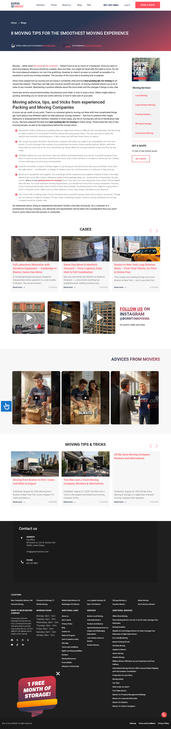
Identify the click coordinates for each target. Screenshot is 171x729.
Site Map (65, 643)
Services (40, 5)
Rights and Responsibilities (72, 651)
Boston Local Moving (95, 616)
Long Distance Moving (145, 105)
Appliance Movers (119, 650)
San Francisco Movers (146, 604)
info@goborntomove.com (37, 551)
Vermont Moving (17, 604)
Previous (150, 230)
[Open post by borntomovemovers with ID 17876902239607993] (64, 317)
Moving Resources (69, 659)
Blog (79, 5)
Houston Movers (118, 604)
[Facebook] (12, 640)
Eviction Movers (93, 645)
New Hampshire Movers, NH (22, 600)
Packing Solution (142, 114)
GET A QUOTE (140, 159)
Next (156, 230)
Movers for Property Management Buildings (129, 695)
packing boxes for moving (49, 180)
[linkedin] (23, 645)
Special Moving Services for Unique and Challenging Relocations (97, 631)
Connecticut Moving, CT (45, 600)
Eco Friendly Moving (120, 638)
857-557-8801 (111, 5)
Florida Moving (41, 604)
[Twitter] (17, 640)
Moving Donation (118, 627)
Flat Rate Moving (118, 646)
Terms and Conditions (70, 647)
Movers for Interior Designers (123, 706)
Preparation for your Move (122, 675)
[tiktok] (17, 645)
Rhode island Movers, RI (71, 600)
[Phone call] (164, 715)
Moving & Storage (143, 123)
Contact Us (66, 632)
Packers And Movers (95, 624)
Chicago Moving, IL (119, 600)
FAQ (89, 5)
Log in (127, 5)
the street (38, 66)
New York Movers (94, 604)
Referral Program (68, 635)
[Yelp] (28, 640)
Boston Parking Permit (121, 642)
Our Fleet (115, 683)
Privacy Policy (67, 624)
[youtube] (12, 645)
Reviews (65, 655)
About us (66, 5)
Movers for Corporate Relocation (124, 698)
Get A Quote (66, 620)
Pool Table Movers (119, 691)
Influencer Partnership (70, 666)
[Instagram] (23, 640)
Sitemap (133, 723)
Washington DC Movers (70, 604)
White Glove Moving (119, 616)
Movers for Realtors (120, 702)
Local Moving (141, 95)
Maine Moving (143, 600)
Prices (54, 5)
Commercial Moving (144, 133)
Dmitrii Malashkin (49, 46)
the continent (51, 66)
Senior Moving (117, 653)
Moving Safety (117, 679)
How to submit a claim (70, 639)
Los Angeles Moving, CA (96, 600)
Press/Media (67, 662)
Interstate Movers (94, 620)
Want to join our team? (120, 687)
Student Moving (118, 657)
